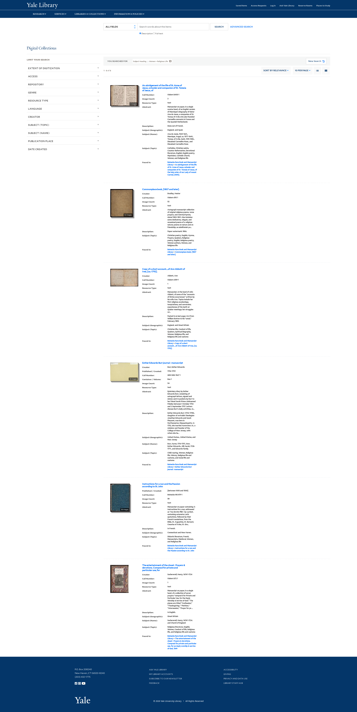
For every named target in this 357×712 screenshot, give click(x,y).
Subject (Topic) (38, 125)
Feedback (154, 683)
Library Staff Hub (233, 683)
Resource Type (38, 100)
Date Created (37, 149)
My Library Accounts (161, 674)
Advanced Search (241, 26)
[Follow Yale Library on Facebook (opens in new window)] (76, 683)
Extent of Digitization (44, 68)
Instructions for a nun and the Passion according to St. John (161, 485)
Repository (36, 84)
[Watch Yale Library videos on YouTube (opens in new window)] (83, 683)
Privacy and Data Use (236, 679)
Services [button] (59, 14)
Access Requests (258, 5)
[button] (219, 26)
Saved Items (241, 5)
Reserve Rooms (305, 5)
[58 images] (120, 497)
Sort (274, 70)
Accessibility (231, 670)
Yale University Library (49, 5)
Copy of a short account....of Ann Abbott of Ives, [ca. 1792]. (163, 270)
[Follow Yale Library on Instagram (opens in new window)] (79, 683)
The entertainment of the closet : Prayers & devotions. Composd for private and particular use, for (163, 568)
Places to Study (323, 5)
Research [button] (38, 14)
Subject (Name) (39, 133)
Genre (32, 92)
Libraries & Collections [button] (89, 14)
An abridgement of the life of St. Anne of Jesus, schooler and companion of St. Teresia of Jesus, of (164, 88)
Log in (273, 5)
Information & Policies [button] (128, 14)
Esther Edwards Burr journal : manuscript (162, 363)
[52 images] (121, 202)
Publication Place (40, 141)
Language (35, 108)
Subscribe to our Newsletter (165, 679)
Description (147, 33)
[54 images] (124, 371)
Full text (159, 33)
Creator (34, 116)
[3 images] (124, 95)
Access (33, 76)
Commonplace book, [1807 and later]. (160, 189)
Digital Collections (41, 48)
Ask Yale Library (286, 5)
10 (301, 70)
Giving (227, 674)
